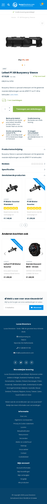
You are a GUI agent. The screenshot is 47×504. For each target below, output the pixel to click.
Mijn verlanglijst (23, 475)
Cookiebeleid (23, 457)
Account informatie (23, 468)
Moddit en (27, 498)
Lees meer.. (14, 94)
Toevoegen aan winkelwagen (29, 109)
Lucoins (23, 427)
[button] (22, 65)
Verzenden (23, 438)
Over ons (23, 416)
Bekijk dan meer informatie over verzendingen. (23, 405)
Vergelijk (23, 479)
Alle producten (23, 482)
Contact (23, 453)
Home (13, 17)
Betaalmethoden (23, 431)
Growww (34, 498)
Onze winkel (23, 449)
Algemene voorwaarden (23, 420)
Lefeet (5, 69)
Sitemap (23, 446)
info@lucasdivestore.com (24, 353)
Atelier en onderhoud (23, 442)
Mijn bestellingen (23, 471)
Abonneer (37, 307)
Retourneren (23, 434)
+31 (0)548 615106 (24, 348)
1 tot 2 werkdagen (14, 100)
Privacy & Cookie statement (23, 423)
